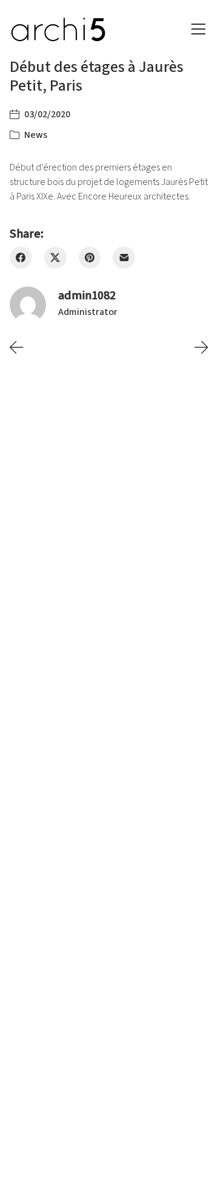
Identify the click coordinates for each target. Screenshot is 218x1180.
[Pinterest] (90, 258)
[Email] (124, 258)
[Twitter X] (55, 258)
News (35, 134)
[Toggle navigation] (198, 29)
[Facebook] (21, 258)
